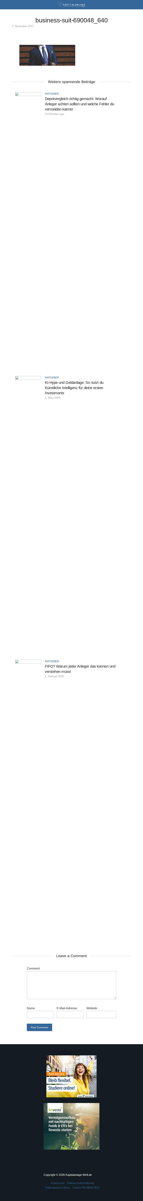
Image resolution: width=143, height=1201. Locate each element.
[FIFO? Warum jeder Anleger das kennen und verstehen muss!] (28, 799)
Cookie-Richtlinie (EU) (85, 1187)
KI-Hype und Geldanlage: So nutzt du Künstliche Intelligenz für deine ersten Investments (74, 387)
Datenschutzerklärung (80, 1183)
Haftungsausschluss (57, 1187)
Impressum (58, 1183)
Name (31, 1008)
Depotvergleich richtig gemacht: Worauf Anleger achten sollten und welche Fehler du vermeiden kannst (79, 104)
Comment (33, 968)
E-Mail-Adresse (67, 1008)
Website (91, 1008)
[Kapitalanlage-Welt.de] (71, 4)
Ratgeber (52, 93)
